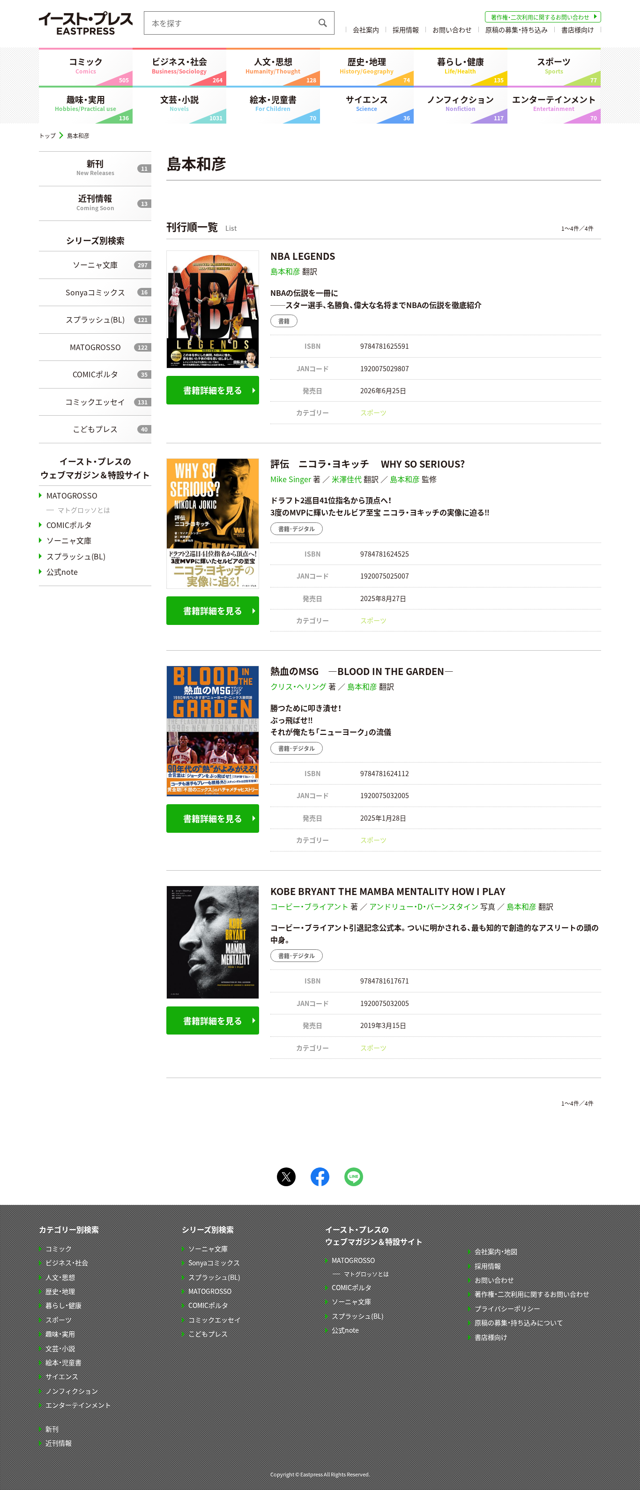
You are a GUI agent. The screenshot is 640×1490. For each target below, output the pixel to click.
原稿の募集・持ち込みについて (519, 1322)
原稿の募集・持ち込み (516, 29)
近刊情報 (95, 202)
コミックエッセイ (95, 401)
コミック (86, 65)
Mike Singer (290, 478)
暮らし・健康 (460, 65)
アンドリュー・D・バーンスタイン (423, 906)
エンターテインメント (554, 103)
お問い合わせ (452, 29)
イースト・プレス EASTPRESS (86, 23)
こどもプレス (95, 428)
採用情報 (406, 29)
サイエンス (367, 103)
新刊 (95, 167)
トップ (47, 135)
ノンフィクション (460, 103)
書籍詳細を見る (212, 390)
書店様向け (577, 29)
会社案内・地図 (496, 1251)
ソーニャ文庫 (95, 264)
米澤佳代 (347, 478)
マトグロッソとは (84, 509)
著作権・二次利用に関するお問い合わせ (540, 17)
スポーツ (554, 65)
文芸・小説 (179, 103)
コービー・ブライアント (309, 906)
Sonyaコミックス (95, 292)
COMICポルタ (95, 374)
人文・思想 (273, 65)
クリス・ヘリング (298, 686)
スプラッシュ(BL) (95, 319)
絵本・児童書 (273, 103)
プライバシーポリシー (507, 1308)
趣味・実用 (85, 103)
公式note (62, 571)
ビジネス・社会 (179, 65)
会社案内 (366, 29)
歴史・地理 (367, 65)
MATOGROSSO (95, 346)
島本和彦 (285, 271)
